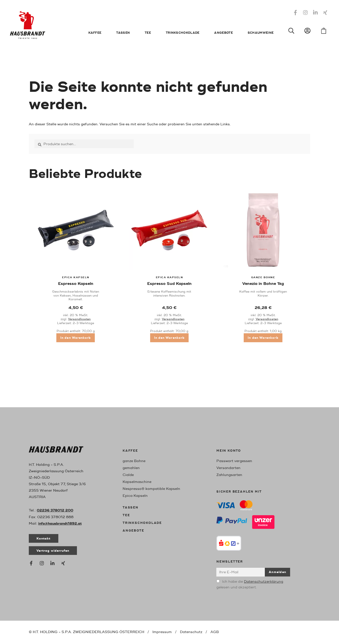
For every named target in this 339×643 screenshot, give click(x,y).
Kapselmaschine (137, 482)
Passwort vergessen (234, 461)
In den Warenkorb (75, 338)
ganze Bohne (134, 461)
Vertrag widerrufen (52, 551)
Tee (148, 33)
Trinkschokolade (183, 33)
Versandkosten (79, 319)
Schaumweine (260, 33)
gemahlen (131, 468)
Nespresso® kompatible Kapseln (151, 489)
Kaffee (95, 33)
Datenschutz (191, 632)
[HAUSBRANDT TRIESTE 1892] (56, 450)
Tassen (123, 33)
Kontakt (43, 539)
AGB (214, 632)
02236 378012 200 (55, 510)
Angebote (223, 33)
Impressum (162, 632)
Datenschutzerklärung (263, 581)
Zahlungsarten (229, 475)
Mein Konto (228, 451)
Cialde (128, 475)
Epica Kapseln (135, 496)
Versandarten (228, 468)
